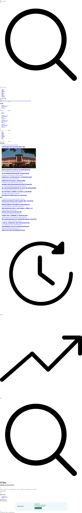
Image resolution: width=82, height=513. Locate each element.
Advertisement (20, 506)
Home (2, 107)
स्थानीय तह (3, 95)
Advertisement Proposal (5, 120)
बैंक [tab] (2, 112)
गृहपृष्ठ (2, 89)
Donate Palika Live (4, 106)
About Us (3, 115)
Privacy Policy (4, 108)
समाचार (3, 90)
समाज (2, 92)
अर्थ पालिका (3, 96)
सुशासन (3, 94)
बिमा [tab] (2, 113)
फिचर (2, 138)
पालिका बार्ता (3, 93)
